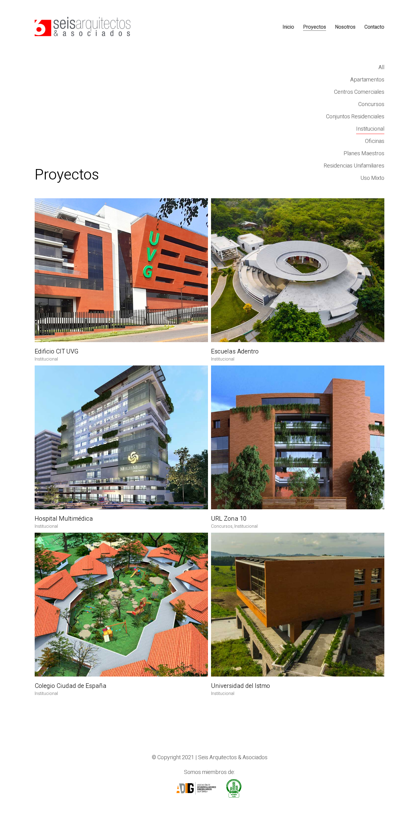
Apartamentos (367, 80)
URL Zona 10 (229, 518)
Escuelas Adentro (235, 351)
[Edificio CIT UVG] (121, 270)
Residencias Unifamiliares (354, 166)
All (381, 67)
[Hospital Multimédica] (121, 437)
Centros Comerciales (359, 92)
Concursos (371, 104)
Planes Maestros (364, 153)
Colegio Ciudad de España (70, 686)
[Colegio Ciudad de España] (121, 605)
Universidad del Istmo (240, 686)
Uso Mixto (372, 178)
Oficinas (374, 141)
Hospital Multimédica (64, 518)
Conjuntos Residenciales (355, 116)
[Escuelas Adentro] (297, 270)
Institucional (370, 129)
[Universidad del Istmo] (297, 605)
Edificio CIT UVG (57, 351)
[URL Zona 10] (297, 437)
